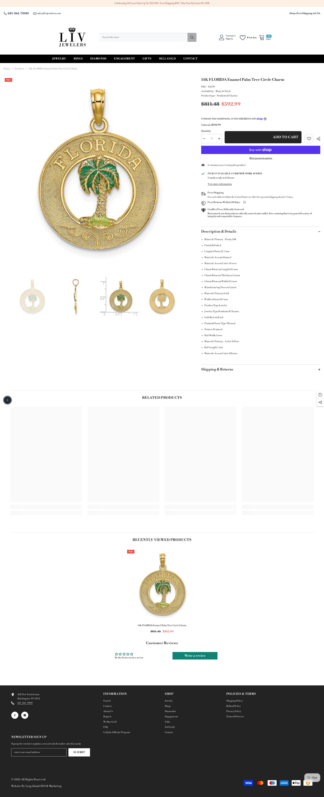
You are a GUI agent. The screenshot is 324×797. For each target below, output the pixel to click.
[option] (97, 170)
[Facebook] (14, 715)
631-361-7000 (18, 13)
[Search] (147, 37)
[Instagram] (24, 715)
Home (7, 68)
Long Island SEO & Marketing (44, 786)
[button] (7, 400)
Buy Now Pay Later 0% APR (195, 3)
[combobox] (143, 37)
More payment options (260, 158)
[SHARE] (317, 138)
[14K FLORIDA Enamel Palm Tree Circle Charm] (162, 585)
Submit (79, 752)
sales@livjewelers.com (49, 13)
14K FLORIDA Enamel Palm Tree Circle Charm (162, 625)
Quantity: (206, 131)
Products (19, 68)
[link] (309, 138)
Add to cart (285, 137)
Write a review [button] (194, 656)
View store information (220, 184)
